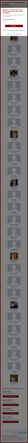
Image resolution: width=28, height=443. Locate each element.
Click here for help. (17, 34)
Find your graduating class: (9, 19)
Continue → (14, 26)
